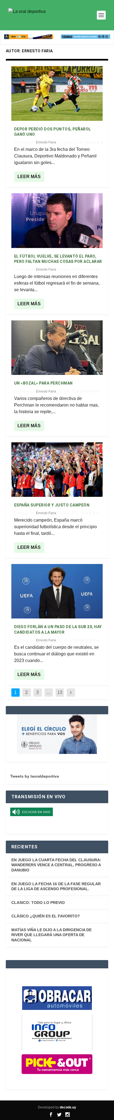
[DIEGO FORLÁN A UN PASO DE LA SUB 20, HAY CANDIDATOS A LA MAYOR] (57, 591)
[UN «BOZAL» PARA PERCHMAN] (57, 347)
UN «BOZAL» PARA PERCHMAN (43, 383)
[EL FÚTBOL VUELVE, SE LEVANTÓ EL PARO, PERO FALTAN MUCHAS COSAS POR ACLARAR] (57, 220)
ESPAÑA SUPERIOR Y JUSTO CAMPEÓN (52, 505)
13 (59, 692)
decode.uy (68, 1107)
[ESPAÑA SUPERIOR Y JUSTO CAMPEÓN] (57, 469)
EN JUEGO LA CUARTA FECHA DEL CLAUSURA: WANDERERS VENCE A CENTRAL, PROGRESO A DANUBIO (56, 865)
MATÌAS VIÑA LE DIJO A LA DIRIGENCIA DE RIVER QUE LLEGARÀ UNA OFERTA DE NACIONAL (51, 935)
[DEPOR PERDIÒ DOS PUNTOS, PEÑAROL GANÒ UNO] (57, 93)
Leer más (29, 176)
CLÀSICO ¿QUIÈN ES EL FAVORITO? (45, 916)
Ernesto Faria (46, 142)
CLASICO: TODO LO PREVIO (38, 902)
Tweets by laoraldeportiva (34, 776)
